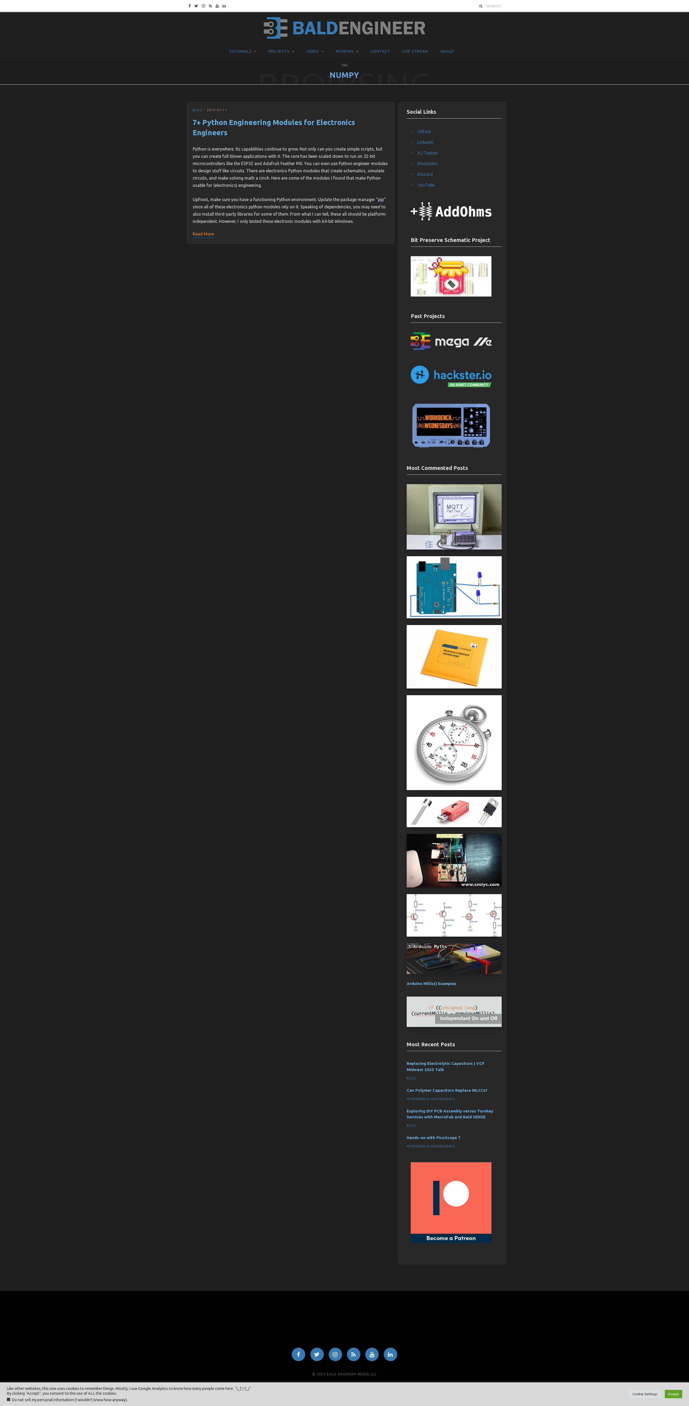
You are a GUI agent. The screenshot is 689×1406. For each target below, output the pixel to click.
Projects (279, 51)
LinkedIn (425, 142)
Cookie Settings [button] (645, 1394)
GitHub (424, 131)
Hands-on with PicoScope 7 (433, 1137)
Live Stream (415, 51)
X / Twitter (427, 153)
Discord (425, 174)
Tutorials (240, 51)
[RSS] (353, 1354)
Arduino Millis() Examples (431, 983)
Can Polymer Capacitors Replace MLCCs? (447, 1090)
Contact (380, 51)
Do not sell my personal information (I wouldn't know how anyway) (69, 1399)
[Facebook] (298, 1354)
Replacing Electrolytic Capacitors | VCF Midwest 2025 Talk (445, 1066)
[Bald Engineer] (344, 28)
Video (312, 51)
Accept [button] (673, 1394)
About (447, 51)
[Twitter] (317, 1354)
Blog (197, 110)
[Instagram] (335, 1354)
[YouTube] (372, 1354)
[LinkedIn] (390, 1354)
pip (381, 199)
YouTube (426, 185)
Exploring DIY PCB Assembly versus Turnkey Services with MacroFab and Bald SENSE (450, 1114)
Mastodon (427, 163)
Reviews (345, 51)
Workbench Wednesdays (431, 1099)
